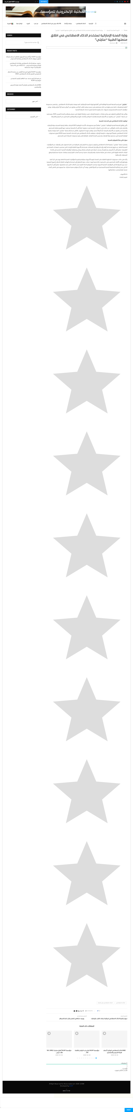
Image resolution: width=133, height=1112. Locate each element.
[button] (37, 1)
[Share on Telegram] (76, 1011)
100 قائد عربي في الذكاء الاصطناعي (51, 23)
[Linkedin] (122, 1)
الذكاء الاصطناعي (81, 23)
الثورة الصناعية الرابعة (113, 30)
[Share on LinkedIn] (78, 1011)
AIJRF (71, 1086)
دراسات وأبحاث (68, 23)
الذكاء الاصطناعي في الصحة (105, 1002)
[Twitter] (117, 1)
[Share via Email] (74, 1011)
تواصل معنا (19, 23)
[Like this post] (86, 1011)
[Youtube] (125, 1)
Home (125, 30)
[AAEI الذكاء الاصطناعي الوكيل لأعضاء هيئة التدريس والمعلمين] (114, 1039)
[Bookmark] (96, 24)
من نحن (36, 23)
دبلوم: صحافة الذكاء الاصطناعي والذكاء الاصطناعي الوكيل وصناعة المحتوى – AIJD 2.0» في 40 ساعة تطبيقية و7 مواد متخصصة (25, 65)
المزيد (28, 23)
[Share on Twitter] (81, 1011)
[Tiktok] (127, 1)
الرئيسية (91, 23)
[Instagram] (119, 1)
